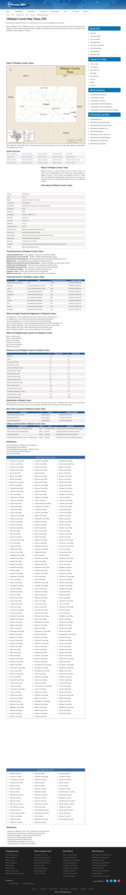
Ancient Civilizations (69, 876)
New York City (94, 70)
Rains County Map (15, 652)
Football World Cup (96, 119)
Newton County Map (41, 637)
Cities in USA (94, 64)
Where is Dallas (11, 160)
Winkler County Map (41, 710)
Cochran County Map (16, 500)
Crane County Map (16, 512)
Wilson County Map (16, 710)
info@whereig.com (29, 883)
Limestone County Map (66, 607)
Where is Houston (43, 162)
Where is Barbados (11, 863)
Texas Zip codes (71, 157)
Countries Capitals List (70, 863)
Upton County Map (65, 692)
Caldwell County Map (16, 488)
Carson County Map (65, 491)
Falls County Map (15, 534)
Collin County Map (15, 503)
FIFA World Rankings (96, 131)
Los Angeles (94, 67)
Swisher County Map (65, 680)
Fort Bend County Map (17, 540)
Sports (85, 11)
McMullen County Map (66, 616)
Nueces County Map (16, 640)
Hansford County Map (41, 558)
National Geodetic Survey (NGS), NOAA (19, 839)
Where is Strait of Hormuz (42, 860)
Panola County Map (65, 643)
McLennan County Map (42, 616)
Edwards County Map (65, 528)
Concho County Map (65, 506)
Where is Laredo (71, 162)
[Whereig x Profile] (114, 880)
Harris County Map (40, 561)
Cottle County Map (65, 509)
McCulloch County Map (17, 616)
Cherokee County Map (17, 497)
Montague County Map (17, 631)
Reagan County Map (65, 652)
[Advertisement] (45, 46)
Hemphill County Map (16, 567)
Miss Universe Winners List (42, 857)
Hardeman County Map (66, 558)
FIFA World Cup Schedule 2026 (101, 855)
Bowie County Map (16, 479)
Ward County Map (15, 701)
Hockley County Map (41, 570)
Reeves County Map (65, 655)
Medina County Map (16, 625)
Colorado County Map (66, 503)
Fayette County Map (65, 534)
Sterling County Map (65, 677)
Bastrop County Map (41, 470)
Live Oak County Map (41, 610)
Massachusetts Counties (67, 792)
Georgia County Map (16, 782)
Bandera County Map (16, 470)
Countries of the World (70, 865)
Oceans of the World (69, 857)
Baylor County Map (65, 470)
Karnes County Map (41, 588)
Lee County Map (64, 604)
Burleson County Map (41, 485)
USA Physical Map (95, 48)
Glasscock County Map (66, 546)
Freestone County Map (66, 540)
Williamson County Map (66, 707)
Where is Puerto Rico (12, 871)
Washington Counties (41, 819)
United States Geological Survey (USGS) (19, 837)
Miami (92, 82)
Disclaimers (74, 889)
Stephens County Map (41, 677)
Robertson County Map (66, 658)
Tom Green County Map (17, 689)
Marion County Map (41, 619)
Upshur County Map (41, 692)
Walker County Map (41, 698)
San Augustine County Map (43, 664)
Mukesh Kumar (42, 23)
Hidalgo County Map (65, 567)
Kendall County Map (16, 591)
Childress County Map (41, 497)
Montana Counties (40, 798)
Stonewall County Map (17, 680)
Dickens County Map (65, 522)
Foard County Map (64, 537)
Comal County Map (16, 506)
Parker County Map (16, 646)
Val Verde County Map (41, 695)
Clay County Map (64, 497)
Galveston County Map (66, 543)
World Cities (55, 11)
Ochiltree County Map (41, 640)
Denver (92, 79)
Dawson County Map (16, 518)
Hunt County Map (40, 576)
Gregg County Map (40, 552)
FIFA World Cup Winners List (99, 128)
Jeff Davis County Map (41, 582)
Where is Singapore (11, 857)
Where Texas (10, 157)
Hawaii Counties (40, 782)
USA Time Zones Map (97, 45)
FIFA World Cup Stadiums (98, 143)
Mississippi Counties (65, 795)
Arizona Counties (64, 773)
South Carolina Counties (17, 813)
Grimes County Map (65, 552)
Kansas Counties (15, 789)
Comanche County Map (42, 506)
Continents (30, 11)
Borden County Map (41, 476)
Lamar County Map (15, 601)
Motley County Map (41, 634)
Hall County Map (64, 555)
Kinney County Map (16, 598)
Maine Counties (15, 792)
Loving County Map (16, 613)
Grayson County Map (16, 552)
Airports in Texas (57, 157)
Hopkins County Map (16, 573)
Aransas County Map (16, 464)
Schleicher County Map (66, 668)
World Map (18, 11)
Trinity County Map (65, 689)
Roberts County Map (41, 658)
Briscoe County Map (41, 482)
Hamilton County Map (16, 558)
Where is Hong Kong (11, 855)
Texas (27, 15)
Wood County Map (16, 713)
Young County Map (65, 713)
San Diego (93, 73)
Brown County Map (16, 485)
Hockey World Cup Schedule (100, 876)
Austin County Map (41, 467)
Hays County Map (64, 564)
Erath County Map (64, 531)
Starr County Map (15, 677)
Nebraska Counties (65, 798)
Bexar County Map (65, 473)
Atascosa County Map (17, 467)
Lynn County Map (64, 613)
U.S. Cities (75, 11)
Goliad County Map (16, 549)
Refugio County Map (16, 658)
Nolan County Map (65, 637)
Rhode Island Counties (66, 810)
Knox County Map (64, 598)
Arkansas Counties (16, 776)
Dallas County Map (65, 515)
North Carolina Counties (66, 804)
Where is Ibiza (9, 865)
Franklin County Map (41, 540)
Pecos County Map (65, 646)
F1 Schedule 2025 (97, 873)
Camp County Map (40, 491)
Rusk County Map (64, 661)
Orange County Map (16, 643)
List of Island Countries (70, 873)
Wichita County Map (65, 704)
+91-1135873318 (13, 883)
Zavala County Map (40, 716)
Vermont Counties (65, 816)
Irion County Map (15, 579)
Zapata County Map (16, 716)
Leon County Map (15, 607)
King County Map (64, 595)
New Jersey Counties (16, 804)
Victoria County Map (16, 698)
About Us (34, 889)
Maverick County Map (66, 622)
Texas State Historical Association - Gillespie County (22, 449)
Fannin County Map (40, 534)
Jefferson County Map (66, 582)
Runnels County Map (41, 661)
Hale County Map (40, 555)
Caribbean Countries (69, 871)
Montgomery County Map (42, 631)
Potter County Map (41, 649)
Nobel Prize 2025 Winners (42, 863)
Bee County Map (15, 473)
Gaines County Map (41, 543)
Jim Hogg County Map (16, 585)
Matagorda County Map (42, 622)
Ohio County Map (40, 807)
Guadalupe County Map (17, 555)
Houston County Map (41, 573)
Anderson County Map (17, 461)
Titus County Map (64, 686)
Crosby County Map (65, 512)
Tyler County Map (15, 692)
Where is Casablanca (40, 868)
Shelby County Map (65, 671)
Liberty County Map (41, 607)
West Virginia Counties (66, 819)
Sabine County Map (16, 664)
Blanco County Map (16, 476)
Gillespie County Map (41, 546)
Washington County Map (42, 701)
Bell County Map (40, 473)
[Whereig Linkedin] (111, 880)
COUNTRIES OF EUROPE (98, 95)
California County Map (41, 776)
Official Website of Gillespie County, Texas (20, 841)
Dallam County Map (40, 515)
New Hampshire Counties (67, 801)
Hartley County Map (16, 564)
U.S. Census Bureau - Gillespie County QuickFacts (21, 445)
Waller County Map (65, 698)
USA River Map (94, 54)
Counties (32, 15)
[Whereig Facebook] (107, 880)
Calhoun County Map (41, 488)
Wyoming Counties (40, 822)
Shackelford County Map (42, 671)
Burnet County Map (65, 485)
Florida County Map (65, 779)
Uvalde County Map (16, 695)
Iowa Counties (63, 785)
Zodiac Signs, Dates (40, 871)
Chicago (92, 85)
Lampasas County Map (66, 601)
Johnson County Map (65, 585)
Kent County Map (64, 591)
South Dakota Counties (42, 813)
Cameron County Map (16, 491)
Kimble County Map (41, 595)
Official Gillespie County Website (16, 447)
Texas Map (69, 154)
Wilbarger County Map (17, 707)
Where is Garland (27, 162)
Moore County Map (65, 631)
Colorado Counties (65, 776)
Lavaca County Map (41, 604)
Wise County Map (64, 710)
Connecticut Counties (17, 779)
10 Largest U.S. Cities (40, 855)
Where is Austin (57, 160)
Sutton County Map (41, 680)
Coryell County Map (41, 509)
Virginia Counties (15, 819)
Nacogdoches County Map (67, 634)
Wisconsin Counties (16, 822)
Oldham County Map (65, 640)
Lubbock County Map (41, 613)
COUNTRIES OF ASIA (97, 98)
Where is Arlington (43, 160)
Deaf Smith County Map (42, 518)
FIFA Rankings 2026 (98, 860)
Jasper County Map (16, 582)
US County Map (95, 39)
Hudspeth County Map (17, 576)
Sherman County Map (16, 674)
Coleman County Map (65, 500)
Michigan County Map (16, 795)
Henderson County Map (42, 567)
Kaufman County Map (66, 588)
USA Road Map (94, 51)
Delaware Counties (40, 779)
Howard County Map (65, 573)
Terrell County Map (65, 683)
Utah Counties (39, 816)
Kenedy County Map (41, 591)
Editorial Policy (64, 889)
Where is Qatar (10, 860)
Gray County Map (64, 549)
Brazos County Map (65, 479)
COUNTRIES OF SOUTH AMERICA (101, 107)
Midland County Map (65, 625)
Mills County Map (40, 628)
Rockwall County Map (16, 661)
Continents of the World (70, 868)
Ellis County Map (15, 531)
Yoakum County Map (41, 713)
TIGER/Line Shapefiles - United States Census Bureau (24, 835)
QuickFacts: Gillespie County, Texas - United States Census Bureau (28, 831)
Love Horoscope (39, 865)
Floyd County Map (40, 537)
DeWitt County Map (41, 522)
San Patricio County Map (17, 668)
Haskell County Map (41, 564)
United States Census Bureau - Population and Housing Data (26, 833)
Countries (42, 11)
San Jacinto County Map (66, 664)
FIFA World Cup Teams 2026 (99, 140)
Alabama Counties (15, 773)
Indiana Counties (40, 785)
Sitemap (91, 889)
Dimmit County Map (16, 525)
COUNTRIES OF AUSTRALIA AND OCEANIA (104, 110)
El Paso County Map (41, 531)
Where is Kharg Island (70, 855)
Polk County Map (15, 649)
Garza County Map (15, 546)
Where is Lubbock (27, 157)
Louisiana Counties (65, 789)
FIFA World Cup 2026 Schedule (99, 122)
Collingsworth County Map (43, 503)
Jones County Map (15, 588)
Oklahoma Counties (65, 807)
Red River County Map (41, 655)
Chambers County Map (66, 494)
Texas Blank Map (42, 154)
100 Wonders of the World (71, 860)
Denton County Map (16, 522)
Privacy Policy (53, 889)
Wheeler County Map (41, 704)
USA (13, 15)
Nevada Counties (15, 801)
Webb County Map (65, 701)
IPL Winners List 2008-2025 (100, 871)
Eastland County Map (16, 528)
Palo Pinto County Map (42, 643)
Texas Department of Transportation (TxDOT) (21, 843)
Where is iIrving (57, 162)
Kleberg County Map (41, 598)
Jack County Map (40, 579)
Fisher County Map (16, 537)
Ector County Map (40, 528)
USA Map (93, 33)
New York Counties (40, 801)
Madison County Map (16, 619)
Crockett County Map (41, 512)
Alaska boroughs (40, 773)
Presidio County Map (65, 649)
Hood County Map (64, 570)
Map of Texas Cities (27, 154)
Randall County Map (41, 652)
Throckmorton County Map (43, 686)
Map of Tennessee (65, 813)
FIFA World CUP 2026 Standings (100, 137)
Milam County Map (15, 628)
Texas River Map (57, 154)
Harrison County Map (65, 561)
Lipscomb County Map (17, 610)
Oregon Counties (15, 810)
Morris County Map (16, 634)
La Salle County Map (16, 604)
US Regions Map (95, 42)
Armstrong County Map (66, 464)
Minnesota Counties (41, 795)
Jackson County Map (65, 579)
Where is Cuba (9, 868)
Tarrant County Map (16, 683)
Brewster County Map (17, 482)
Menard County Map (41, 625)
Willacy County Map (41, 707)
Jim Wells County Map (41, 585)
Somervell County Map (66, 674)
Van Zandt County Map (66, 695)
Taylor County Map (40, 683)
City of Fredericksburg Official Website (18, 451)
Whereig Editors (25, 23)
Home (8, 11)
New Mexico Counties (41, 804)
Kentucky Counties (41, 789)
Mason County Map (16, 622)
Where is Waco (42, 157)
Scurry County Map (16, 671)
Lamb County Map (40, 601)
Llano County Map (64, 610)
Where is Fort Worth (27, 160)
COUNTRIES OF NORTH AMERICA (101, 104)
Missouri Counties (15, 798)
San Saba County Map (41, 668)
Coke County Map (40, 500)
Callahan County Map (65, 488)
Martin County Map (65, 619)
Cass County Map (15, 494)
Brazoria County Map (41, 479)
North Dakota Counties (17, 807)
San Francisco (94, 76)
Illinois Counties (15, 785)
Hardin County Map (16, 561)
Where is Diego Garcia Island (14, 873)
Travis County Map (40, 689)
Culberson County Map (17, 515)
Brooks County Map (65, 482)
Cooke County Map (16, 509)
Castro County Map (41, 494)
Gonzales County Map (41, 549)
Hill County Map (15, 570)
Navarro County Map (16, 637)
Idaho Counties (64, 782)
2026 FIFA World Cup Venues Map (100, 125)
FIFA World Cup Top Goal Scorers (100, 134)
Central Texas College (13, 453)
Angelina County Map (65, 461)
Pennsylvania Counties (42, 810)
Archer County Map (41, 464)
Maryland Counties (40, 792)
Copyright (83, 889)
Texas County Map (12, 154)
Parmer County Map (41, 646)
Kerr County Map (15, 595)
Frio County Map (15, 543)
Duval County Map (64, 525)
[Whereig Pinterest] (118, 880)
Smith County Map (40, 674)
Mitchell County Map (65, 628)
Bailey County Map (65, 467)
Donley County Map (41, 525)
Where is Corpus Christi (73, 160)
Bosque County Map (65, 476)
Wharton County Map (16, 704)
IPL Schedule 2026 (97, 868)
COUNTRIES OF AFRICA (98, 101)
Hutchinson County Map (66, 576)
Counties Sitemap (39, 873)
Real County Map (15, 655)
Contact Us (43, 889)
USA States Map (20, 15)
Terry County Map (15, 686)
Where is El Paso (11, 162)
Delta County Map (64, 518)
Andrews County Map (41, 461)
